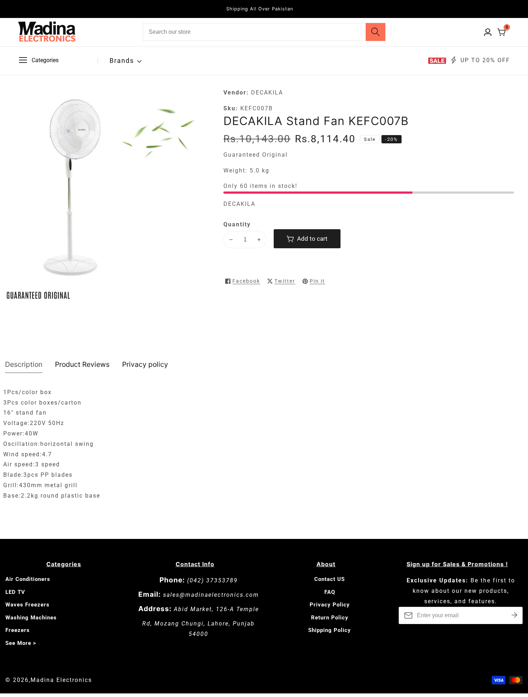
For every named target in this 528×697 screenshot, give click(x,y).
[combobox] (264, 32)
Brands (122, 60)
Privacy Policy (330, 604)
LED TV (15, 592)
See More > (20, 643)
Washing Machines (31, 617)
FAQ (329, 592)
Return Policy (329, 617)
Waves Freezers (27, 604)
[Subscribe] (514, 615)
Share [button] (349, 281)
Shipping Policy (329, 630)
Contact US (329, 579)
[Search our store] (375, 32)
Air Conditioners (27, 579)
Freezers (17, 630)
